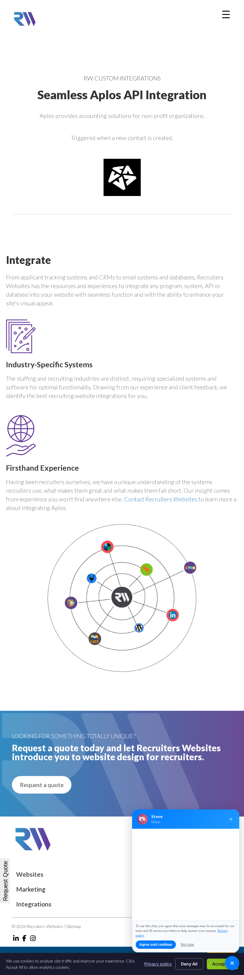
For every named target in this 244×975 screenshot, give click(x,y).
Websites (29, 874)
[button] (41, 785)
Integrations (33, 904)
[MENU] (226, 14)
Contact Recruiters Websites (160, 499)
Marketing (31, 889)
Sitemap (74, 926)
